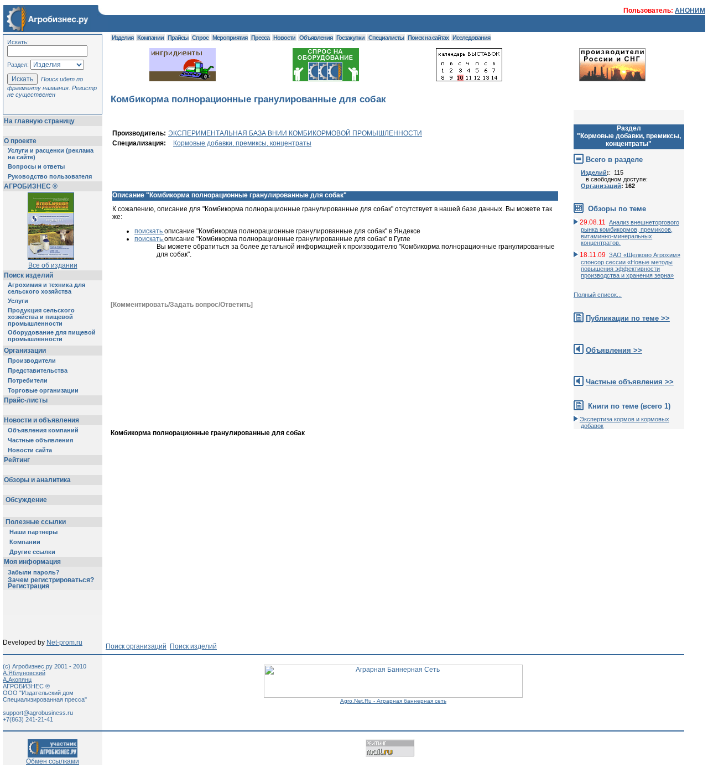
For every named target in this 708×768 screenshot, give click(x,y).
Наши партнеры (33, 532)
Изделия (122, 37)
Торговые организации (43, 390)
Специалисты (386, 37)
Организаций (601, 185)
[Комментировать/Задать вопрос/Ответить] (182, 305)
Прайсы (177, 37)
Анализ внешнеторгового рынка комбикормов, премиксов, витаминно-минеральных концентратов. (630, 232)
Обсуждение (26, 500)
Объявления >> (614, 350)
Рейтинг (17, 460)
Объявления (316, 37)
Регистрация (28, 586)
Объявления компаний (43, 430)
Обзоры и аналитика (37, 480)
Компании (25, 542)
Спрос (200, 37)
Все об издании (52, 265)
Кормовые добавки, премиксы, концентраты (242, 143)
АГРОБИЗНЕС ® (31, 186)
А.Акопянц (17, 679)
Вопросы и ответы (36, 166)
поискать (149, 231)
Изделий (594, 172)
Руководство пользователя (50, 176)
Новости (284, 37)
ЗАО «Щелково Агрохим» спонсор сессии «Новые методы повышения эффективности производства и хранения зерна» (630, 265)
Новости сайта (30, 450)
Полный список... (598, 294)
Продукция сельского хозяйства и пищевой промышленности (41, 317)
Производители (32, 360)
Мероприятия (229, 37)
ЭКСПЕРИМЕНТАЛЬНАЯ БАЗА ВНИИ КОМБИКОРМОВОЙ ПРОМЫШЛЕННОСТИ (295, 133)
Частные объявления (40, 440)
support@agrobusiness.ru (38, 712)
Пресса (260, 37)
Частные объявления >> (630, 382)
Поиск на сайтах (428, 37)
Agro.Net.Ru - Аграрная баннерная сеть (393, 701)
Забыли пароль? (34, 572)
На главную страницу (39, 121)
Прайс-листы (26, 400)
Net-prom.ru (64, 642)
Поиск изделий (28, 275)
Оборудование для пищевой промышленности (52, 335)
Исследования (471, 37)
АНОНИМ (690, 10)
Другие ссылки (32, 551)
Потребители (28, 380)
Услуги (18, 300)
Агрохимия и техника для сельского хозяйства (46, 288)
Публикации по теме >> (628, 318)
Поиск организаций (136, 646)
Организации (25, 350)
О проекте (20, 141)
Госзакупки (350, 37)
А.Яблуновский (24, 673)
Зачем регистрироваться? (51, 580)
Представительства (37, 370)
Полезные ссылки (35, 522)
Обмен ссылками (52, 761)
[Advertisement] (312, 462)
